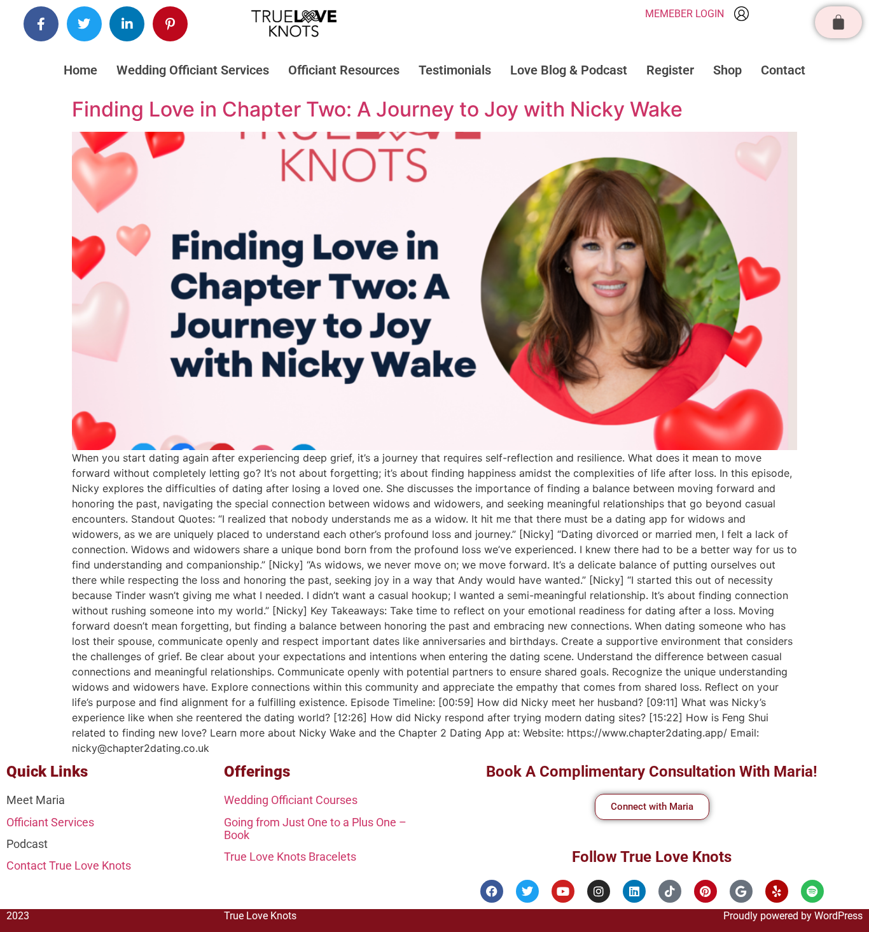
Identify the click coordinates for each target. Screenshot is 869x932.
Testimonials (455, 70)
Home (80, 70)
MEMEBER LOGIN (684, 14)
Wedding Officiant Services (192, 70)
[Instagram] (598, 891)
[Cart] (838, 22)
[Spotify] (812, 891)
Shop (727, 70)
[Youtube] (563, 891)
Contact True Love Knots (68, 865)
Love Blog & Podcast (568, 70)
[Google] (741, 891)
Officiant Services (50, 822)
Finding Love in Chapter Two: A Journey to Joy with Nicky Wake (377, 109)
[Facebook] (491, 891)
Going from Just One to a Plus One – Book (315, 829)
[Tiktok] (669, 891)
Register (670, 70)
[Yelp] (776, 891)
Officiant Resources (344, 70)
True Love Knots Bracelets (290, 856)
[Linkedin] (634, 891)
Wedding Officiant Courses (291, 800)
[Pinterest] (705, 891)
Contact (783, 70)
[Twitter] (527, 891)
